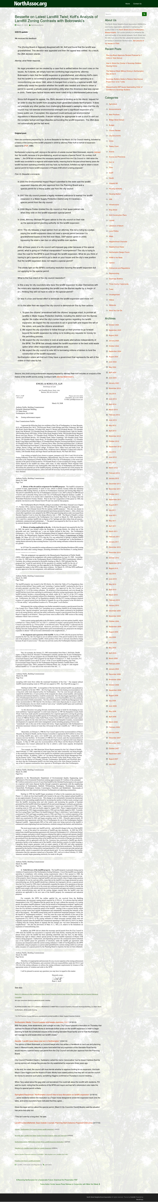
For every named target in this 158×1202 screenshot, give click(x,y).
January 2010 (114, 605)
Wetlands (112, 305)
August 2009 (113, 632)
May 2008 (112, 711)
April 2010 (112, 589)
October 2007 (114, 748)
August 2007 (113, 759)
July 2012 (112, 452)
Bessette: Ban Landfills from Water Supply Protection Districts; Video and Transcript (41, 1135)
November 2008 (115, 679)
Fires (111, 167)
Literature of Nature (116, 226)
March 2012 (113, 467)
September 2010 (115, 563)
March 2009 (113, 658)
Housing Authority (115, 188)
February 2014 (114, 415)
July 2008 (112, 700)
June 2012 (113, 457)
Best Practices (114, 114)
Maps (111, 236)
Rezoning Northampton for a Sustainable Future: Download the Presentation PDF (47, 1180)
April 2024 (112, 372)
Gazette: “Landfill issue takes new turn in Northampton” (37, 1041)
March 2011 (113, 531)
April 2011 (112, 526)
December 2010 (115, 547)
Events (111, 151)
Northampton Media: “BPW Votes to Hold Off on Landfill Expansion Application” (39, 1142)
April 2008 (112, 716)
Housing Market (115, 194)
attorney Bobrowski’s (65, 376)
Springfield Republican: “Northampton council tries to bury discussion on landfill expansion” (52, 1094)
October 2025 (114, 325)
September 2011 (115, 499)
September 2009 (115, 626)
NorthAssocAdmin (37, 25)
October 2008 (114, 685)
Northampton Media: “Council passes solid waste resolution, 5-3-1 (42, 1022)
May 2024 (112, 367)
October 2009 (114, 621)
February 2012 (114, 473)
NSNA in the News (115, 257)
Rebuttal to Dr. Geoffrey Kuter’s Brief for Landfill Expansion (33, 1148)
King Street (113, 210)
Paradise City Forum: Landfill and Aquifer (27, 1161)
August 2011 (113, 505)
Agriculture (113, 104)
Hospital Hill (113, 183)
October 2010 (114, 558)
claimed (97, 152)
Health (111, 178)
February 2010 (114, 600)
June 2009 (113, 642)
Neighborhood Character (118, 241)
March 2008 (113, 722)
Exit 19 (111, 162)
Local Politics (114, 231)
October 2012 (114, 441)
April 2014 (112, 404)
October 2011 (114, 494)
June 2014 (113, 399)
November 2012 (115, 436)
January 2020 (114, 383)
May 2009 (112, 647)
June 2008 (113, 706)
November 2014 (115, 388)
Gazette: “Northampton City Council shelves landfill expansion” (34, 1129)
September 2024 (115, 351)
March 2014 (113, 409)
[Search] (144, 14)
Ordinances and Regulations (32, 1165)
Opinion (112, 263)
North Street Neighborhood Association (99, 1197)
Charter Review (114, 130)
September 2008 (115, 690)
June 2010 (113, 579)
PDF (26, 145)
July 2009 (112, 637)
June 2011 (113, 515)
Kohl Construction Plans (118, 215)
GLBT (111, 173)
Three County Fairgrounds (119, 284)
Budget (111, 125)
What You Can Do (115, 310)
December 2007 (115, 738)
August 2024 (113, 356)
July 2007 (112, 764)
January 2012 (114, 478)
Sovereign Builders (116, 278)
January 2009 (114, 669)
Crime (111, 141)
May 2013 (112, 425)
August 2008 (113, 695)
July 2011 (112, 510)
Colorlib (132, 1197)
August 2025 (113, 335)
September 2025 (115, 330)
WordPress (139, 1199)
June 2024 (113, 362)
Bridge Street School (116, 120)
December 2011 (115, 483)
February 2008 (114, 727)
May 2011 (112, 520)
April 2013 (112, 430)
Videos (111, 300)
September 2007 (115, 753)
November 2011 (115, 489)
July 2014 (112, 393)
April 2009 (112, 653)
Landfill (19, 1165)
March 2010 (113, 595)
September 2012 (115, 446)
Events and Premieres (117, 157)
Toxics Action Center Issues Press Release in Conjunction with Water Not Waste (69, 1184)
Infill (110, 199)
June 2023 (113, 378)
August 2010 (113, 568)
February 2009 (114, 663)
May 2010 (112, 584)
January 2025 (114, 340)
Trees (111, 289)
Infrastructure (114, 204)
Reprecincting (114, 273)
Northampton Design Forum (119, 252)
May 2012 (112, 462)
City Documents (115, 135)
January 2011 (114, 542)
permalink (48, 1165)
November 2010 (115, 552)
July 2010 (112, 573)
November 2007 (115, 743)
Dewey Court (114, 146)
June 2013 (113, 420)
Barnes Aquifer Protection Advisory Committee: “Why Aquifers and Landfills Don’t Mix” (41, 1154)
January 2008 (114, 732)
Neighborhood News (116, 247)
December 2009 (115, 610)
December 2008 (115, 674)
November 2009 (115, 616)
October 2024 (114, 346)
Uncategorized (114, 294)
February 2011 (114, 536)
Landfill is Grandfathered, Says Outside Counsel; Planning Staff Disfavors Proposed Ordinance (54, 1122)
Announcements (115, 109)
